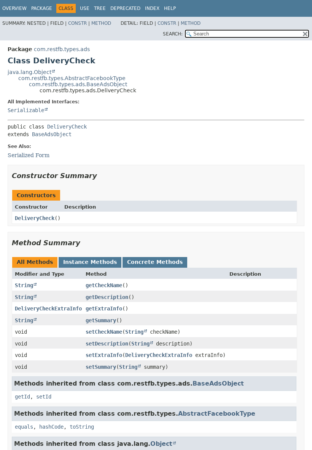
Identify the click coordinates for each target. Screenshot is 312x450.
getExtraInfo (104, 308)
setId (43, 397)
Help (170, 8)
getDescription (107, 297)
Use (84, 8)
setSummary (101, 367)
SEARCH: (173, 34)
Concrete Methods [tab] (155, 262)
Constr (77, 23)
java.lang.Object (29, 72)
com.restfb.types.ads (62, 49)
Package (41, 8)
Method (101, 23)
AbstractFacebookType (216, 413)
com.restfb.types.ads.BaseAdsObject (78, 84)
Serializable (26, 110)
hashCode (51, 427)
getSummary (101, 320)
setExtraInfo (104, 355)
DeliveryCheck (67, 127)
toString (82, 427)
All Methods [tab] (35, 262)
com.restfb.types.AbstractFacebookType (72, 78)
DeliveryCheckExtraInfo (48, 308)
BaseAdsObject (52, 134)
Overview (14, 8)
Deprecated (125, 8)
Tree (100, 8)
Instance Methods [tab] (90, 262)
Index (152, 8)
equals (24, 427)
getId (22, 397)
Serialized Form (28, 155)
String (24, 285)
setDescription (107, 344)
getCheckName (104, 285)
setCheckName (104, 332)
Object (161, 443)
